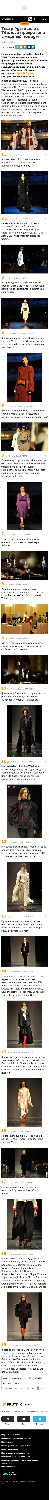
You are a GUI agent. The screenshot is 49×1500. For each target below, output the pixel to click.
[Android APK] (9, 1474)
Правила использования (12, 1438)
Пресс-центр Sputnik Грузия (13, 1446)
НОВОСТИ (28, 1378)
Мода (34, 1388)
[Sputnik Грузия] (8, 20)
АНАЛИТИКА (19, 1411)
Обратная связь (8, 1466)
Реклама (27, 1438)
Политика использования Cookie (15, 1456)
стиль (42, 1388)
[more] (46, 154)
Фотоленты (7, 1383)
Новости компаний (9, 1449)
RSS (29, 1446)
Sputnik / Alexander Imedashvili (22, 333)
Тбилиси (17, 1383)
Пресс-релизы (7, 1442)
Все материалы (35, 1411)
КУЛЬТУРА (39, 1378)
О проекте (5, 1435)
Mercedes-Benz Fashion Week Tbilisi (16, 1388)
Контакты (16, 1435)
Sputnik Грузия (25, 73)
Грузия (5, 1378)
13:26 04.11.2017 (8, 42)
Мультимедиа (16, 1378)
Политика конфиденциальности (15, 1453)
